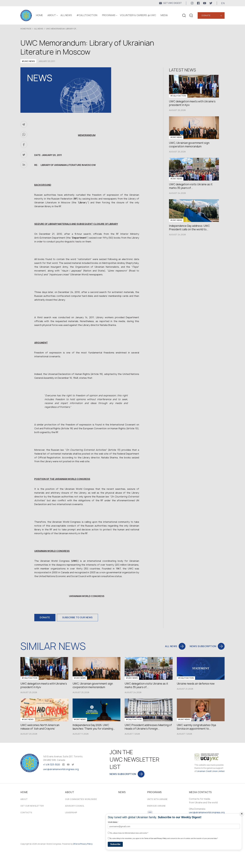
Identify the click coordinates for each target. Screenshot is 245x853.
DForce (76, 844)
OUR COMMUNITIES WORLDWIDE (81, 799)
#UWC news (28, 61)
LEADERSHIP (71, 812)
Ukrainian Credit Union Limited (210, 771)
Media (164, 15)
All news (66, 15)
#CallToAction (87, 15)
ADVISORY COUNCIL (74, 806)
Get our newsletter (32, 806)
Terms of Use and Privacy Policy (155, 838)
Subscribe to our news (77, 617)
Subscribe (115, 844)
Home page (25, 28)
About (24, 799)
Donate (206, 15)
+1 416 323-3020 (51, 764)
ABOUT (51, 15)
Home (39, 15)
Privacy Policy (86, 844)
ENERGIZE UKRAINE (156, 806)
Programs (108, 15)
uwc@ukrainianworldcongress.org (61, 769)
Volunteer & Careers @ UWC (138, 15)
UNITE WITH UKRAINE (157, 799)
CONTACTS (26, 812)
